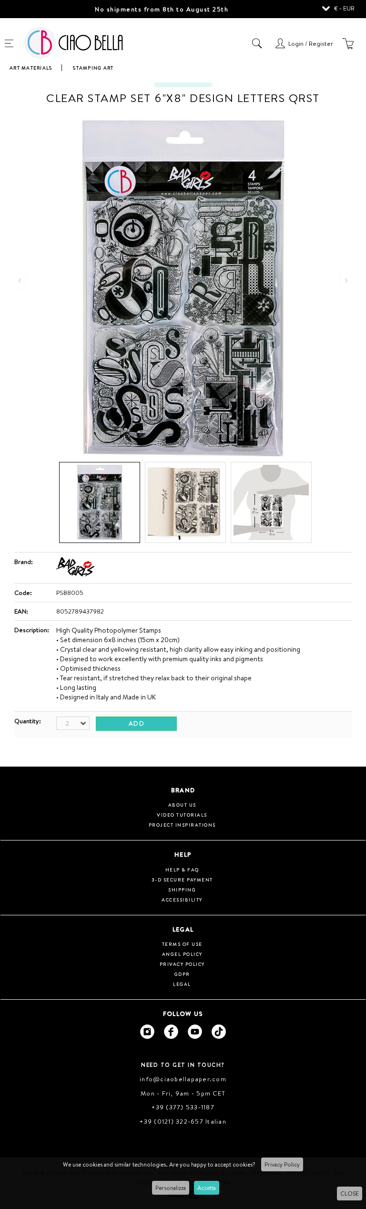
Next (345, 280)
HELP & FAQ (182, 869)
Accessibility (182, 899)
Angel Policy (182, 954)
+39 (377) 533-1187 (183, 1107)
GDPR (182, 974)
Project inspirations (182, 824)
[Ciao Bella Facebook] (171, 1032)
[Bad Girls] (75, 574)
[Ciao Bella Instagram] (147, 1032)
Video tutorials (182, 814)
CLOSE (349, 1193)
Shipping (182, 889)
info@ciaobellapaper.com (183, 1079)
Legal (182, 984)
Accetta (206, 1188)
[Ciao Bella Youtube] (195, 1032)
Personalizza (170, 1188)
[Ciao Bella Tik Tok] (219, 1032)
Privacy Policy (282, 1164)
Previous (20, 280)
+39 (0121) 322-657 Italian (183, 1121)
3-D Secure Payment (182, 879)
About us (182, 804)
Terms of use (182, 944)
